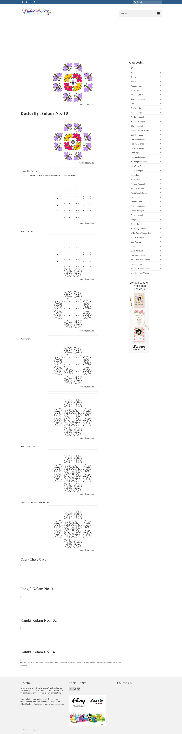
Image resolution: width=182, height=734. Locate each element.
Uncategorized (136, 264)
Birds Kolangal (136, 112)
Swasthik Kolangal (138, 255)
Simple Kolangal (137, 237)
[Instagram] (71, 689)
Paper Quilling (136, 201)
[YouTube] (74, 689)
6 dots (133, 77)
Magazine (135, 175)
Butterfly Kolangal (138, 121)
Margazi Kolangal (138, 184)
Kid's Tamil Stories (138, 166)
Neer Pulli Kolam (107, 663)
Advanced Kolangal (32, 663)
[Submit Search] (134, 2)
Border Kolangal (137, 117)
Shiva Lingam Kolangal (140, 228)
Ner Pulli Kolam (117, 663)
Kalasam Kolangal (138, 157)
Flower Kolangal (137, 148)
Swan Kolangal (137, 250)
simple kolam (24, 665)
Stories (133, 246)
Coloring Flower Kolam (140, 130)
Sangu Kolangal (137, 224)
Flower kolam (85, 663)
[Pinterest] (78, 689)
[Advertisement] (91, 35)
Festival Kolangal (137, 144)
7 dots (133, 81)
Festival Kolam (76, 663)
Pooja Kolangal (137, 215)
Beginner (41, 663)
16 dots (24, 663)
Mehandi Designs (138, 188)
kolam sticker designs (96, 663)
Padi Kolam (135, 197)
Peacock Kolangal (138, 206)
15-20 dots (135, 72)
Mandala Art (136, 179)
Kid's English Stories (139, 161)
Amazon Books (137, 94)
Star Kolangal (136, 242)
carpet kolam (68, 663)
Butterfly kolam (49, 663)
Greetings (135, 152)
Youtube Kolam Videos (140, 273)
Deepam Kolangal (138, 139)
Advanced (135, 90)
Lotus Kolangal (137, 170)
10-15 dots (135, 68)
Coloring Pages (137, 135)
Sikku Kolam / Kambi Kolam (142, 233)
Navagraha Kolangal (139, 193)
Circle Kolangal (137, 126)
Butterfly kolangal (59, 663)
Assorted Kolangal (138, 99)
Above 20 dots (136, 86)
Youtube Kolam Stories (140, 268)
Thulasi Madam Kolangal (140, 259)
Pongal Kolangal (137, 210)
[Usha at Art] (43, 11)
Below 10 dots (136, 108)
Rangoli (134, 219)
